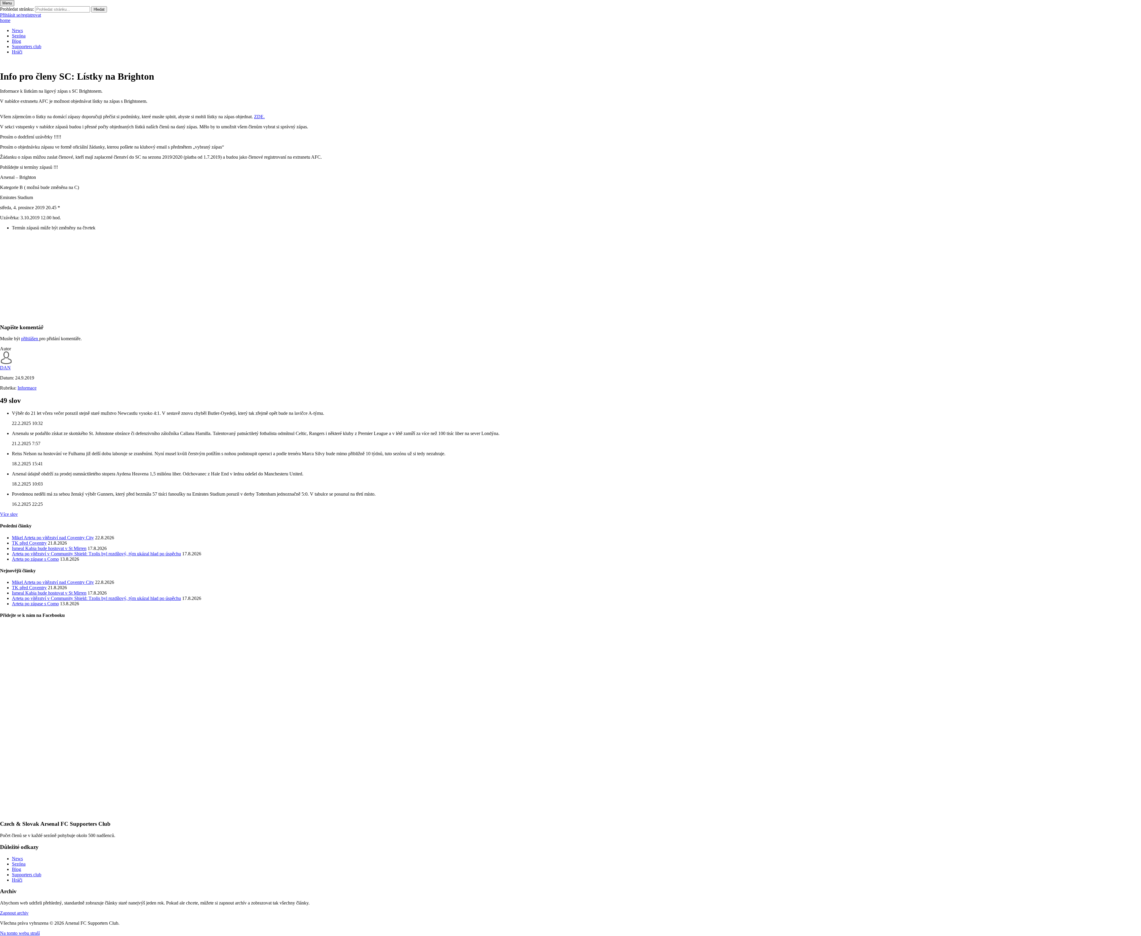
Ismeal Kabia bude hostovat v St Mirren (49, 548)
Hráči (17, 51)
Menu (7, 3)
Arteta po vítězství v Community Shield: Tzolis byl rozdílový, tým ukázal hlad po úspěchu (96, 553)
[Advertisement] (178, 277)
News (17, 30)
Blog (16, 41)
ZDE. (259, 116)
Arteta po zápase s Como (35, 559)
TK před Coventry (29, 543)
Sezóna (19, 35)
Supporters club (26, 46)
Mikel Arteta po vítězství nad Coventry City (53, 537)
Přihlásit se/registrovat (20, 15)
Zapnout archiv (14, 912)
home (5, 20)
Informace (27, 387)
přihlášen (30, 338)
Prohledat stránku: (17, 9)
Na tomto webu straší (20, 933)
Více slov (9, 514)
